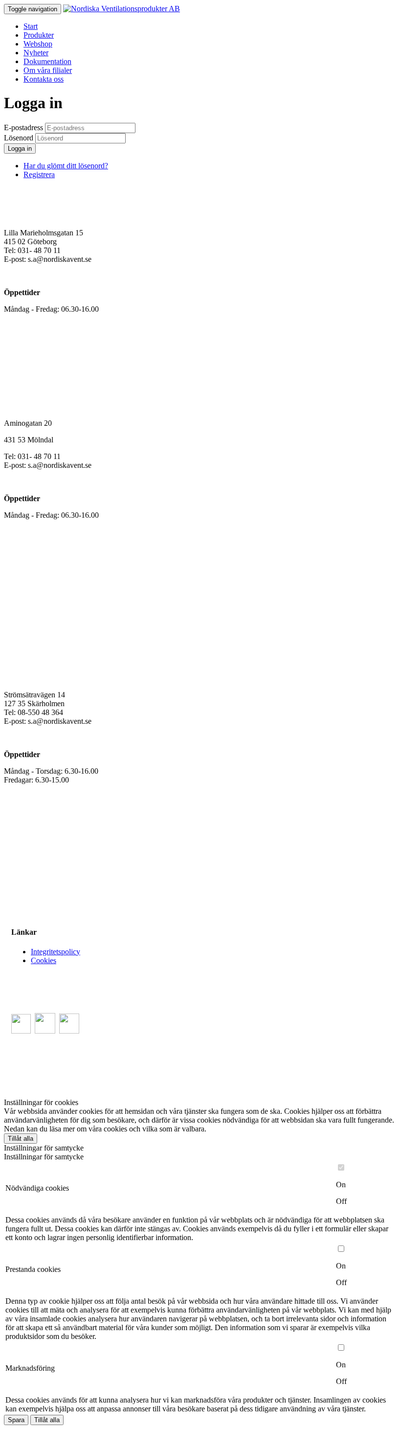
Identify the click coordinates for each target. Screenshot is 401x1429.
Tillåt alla (20, 1138)
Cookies (43, 960)
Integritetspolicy (55, 951)
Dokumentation (47, 61)
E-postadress (23, 127)
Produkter (38, 35)
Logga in (20, 148)
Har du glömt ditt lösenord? (65, 165)
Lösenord (18, 138)
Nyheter (35, 52)
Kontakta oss (43, 79)
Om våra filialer (47, 70)
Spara (16, 1420)
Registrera (39, 174)
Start (30, 26)
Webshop (37, 44)
